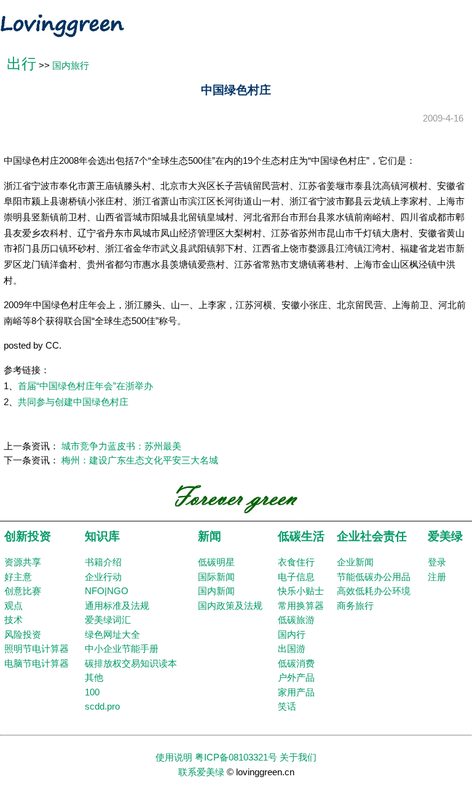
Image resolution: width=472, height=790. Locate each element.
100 (92, 692)
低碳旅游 (296, 620)
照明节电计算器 (36, 649)
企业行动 (103, 577)
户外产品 (296, 678)
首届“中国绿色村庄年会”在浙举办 (85, 386)
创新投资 (27, 536)
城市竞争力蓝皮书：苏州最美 (121, 446)
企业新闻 (355, 562)
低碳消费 (296, 663)
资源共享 (22, 562)
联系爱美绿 (201, 772)
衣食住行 (296, 562)
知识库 (102, 536)
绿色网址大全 (112, 635)
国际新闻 (216, 577)
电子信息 (296, 577)
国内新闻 (216, 591)
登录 (437, 562)
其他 (94, 678)
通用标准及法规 (117, 606)
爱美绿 (445, 536)
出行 (21, 64)
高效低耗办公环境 (374, 591)
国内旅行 (70, 66)
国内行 (291, 635)
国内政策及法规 (230, 606)
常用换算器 (301, 606)
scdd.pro (102, 706)
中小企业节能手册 (122, 649)
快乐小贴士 (301, 591)
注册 (437, 577)
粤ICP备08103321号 (236, 757)
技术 (13, 620)
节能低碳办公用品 (374, 577)
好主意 (18, 577)
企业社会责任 (372, 536)
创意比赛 (22, 591)
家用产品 (296, 692)
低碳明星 (216, 562)
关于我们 (298, 757)
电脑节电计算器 (36, 663)
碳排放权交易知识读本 (131, 663)
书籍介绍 (103, 562)
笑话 (287, 706)
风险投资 (22, 635)
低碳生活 (301, 536)
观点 (13, 606)
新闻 (209, 536)
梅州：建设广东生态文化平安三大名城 (139, 460)
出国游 (291, 649)
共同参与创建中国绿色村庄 (73, 402)
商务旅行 (355, 606)
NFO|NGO (106, 591)
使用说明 (173, 757)
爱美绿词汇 (108, 620)
